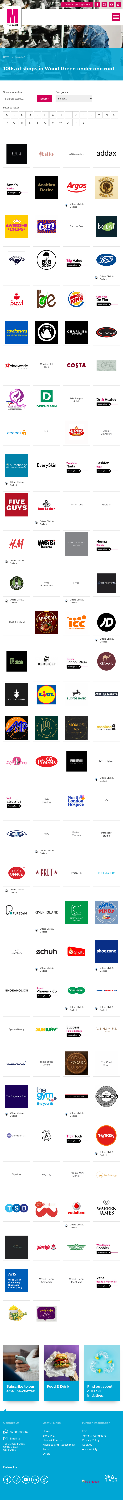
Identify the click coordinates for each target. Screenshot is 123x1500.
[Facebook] (97, 4)
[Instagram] (104, 4)
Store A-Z (49, 1435)
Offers (46, 1453)
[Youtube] (26, 1480)
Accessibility (89, 1449)
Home (46, 1431)
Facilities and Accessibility (59, 1444)
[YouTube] (111, 4)
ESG (84, 1431)
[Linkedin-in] (35, 1480)
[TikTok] (118, 4)
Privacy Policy (90, 1440)
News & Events (52, 1440)
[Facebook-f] (7, 1480)
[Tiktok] (44, 1480)
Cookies (87, 1444)
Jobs (46, 1449)
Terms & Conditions (94, 1435)
